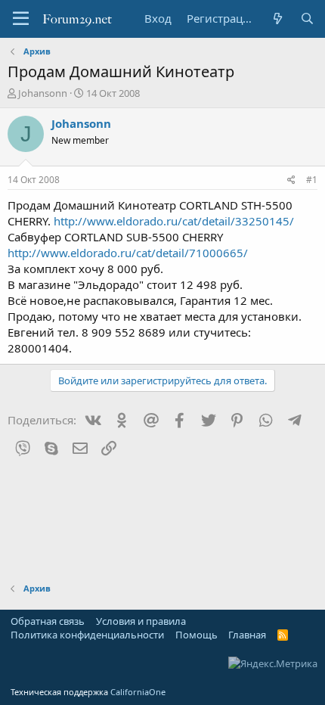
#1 (311, 179)
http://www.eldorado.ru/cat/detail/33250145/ (174, 220)
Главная (247, 634)
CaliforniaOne (138, 691)
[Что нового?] (277, 19)
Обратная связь (48, 621)
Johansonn (42, 93)
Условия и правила (141, 621)
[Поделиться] (291, 180)
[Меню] (21, 19)
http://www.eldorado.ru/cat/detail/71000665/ (128, 252)
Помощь (196, 634)
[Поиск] (307, 19)
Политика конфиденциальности (87, 634)
